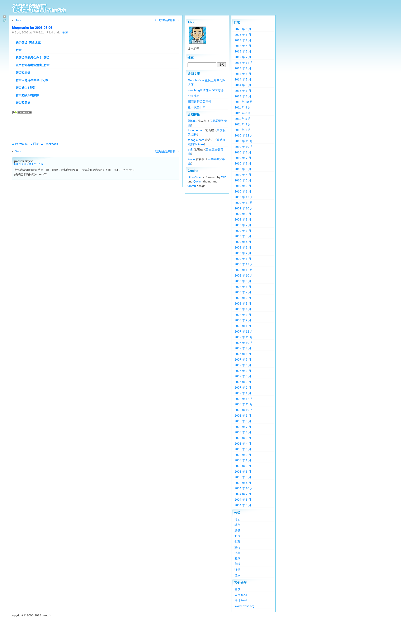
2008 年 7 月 (243, 292)
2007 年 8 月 (243, 354)
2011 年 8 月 (243, 107)
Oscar (19, 20)
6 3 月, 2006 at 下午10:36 (28, 164)
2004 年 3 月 (243, 505)
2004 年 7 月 (243, 494)
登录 (237, 589)
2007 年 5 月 (243, 370)
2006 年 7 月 (243, 426)
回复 (36, 143)
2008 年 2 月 (243, 320)
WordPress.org (244, 606)
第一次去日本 (197, 107)
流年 (237, 553)
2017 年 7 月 (243, 57)
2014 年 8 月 (243, 73)
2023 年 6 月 (243, 29)
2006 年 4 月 (243, 443)
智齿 (19, 50)
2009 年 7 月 (243, 225)
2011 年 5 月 (243, 118)
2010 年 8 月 (243, 152)
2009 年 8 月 (243, 219)
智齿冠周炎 (23, 72)
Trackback (51, 143)
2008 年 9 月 (243, 281)
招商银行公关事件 (199, 101)
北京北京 (194, 96)
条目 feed (241, 595)
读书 (237, 569)
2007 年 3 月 (243, 382)
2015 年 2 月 (243, 68)
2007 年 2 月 (243, 387)
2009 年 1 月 (243, 258)
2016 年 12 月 (244, 62)
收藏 (65, 32)
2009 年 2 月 (243, 253)
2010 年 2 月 (243, 185)
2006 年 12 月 (244, 398)
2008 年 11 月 (244, 270)
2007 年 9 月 (243, 348)
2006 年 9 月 (243, 415)
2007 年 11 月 (244, 337)
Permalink (21, 143)
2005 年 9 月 (243, 466)
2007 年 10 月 (244, 342)
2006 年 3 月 (243, 449)
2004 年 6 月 (243, 499)
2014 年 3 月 (243, 85)
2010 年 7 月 (243, 157)
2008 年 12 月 (244, 264)
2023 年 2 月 (243, 40)
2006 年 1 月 (243, 460)
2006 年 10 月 (244, 410)
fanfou (192, 185)
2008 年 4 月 (243, 309)
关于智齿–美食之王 (28, 42)
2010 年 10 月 (244, 146)
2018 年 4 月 (243, 45)
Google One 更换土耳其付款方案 (206, 82)
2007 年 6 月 (243, 365)
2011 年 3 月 (243, 124)
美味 (237, 564)
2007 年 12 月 (244, 331)
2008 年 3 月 (243, 314)
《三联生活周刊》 (165, 20)
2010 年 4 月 (243, 174)
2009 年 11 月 (244, 202)
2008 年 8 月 (243, 286)
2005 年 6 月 (243, 471)
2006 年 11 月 (244, 404)
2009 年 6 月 (243, 230)
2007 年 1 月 (243, 393)
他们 (237, 519)
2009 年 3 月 (243, 247)
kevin (191, 159)
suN (190, 149)
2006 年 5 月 (243, 438)
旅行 (237, 547)
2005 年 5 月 (243, 477)
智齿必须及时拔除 (27, 95)
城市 (237, 525)
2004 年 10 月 (244, 488)
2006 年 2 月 (243, 455)
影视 (237, 536)
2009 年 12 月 (244, 197)
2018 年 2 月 (243, 51)
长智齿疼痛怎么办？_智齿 (32, 57)
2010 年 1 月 (243, 191)
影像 (237, 530)
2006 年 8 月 (243, 421)
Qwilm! (197, 181)
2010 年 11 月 (244, 141)
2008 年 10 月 (244, 275)
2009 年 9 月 (243, 214)
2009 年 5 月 (243, 236)
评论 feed (241, 600)
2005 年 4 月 (243, 483)
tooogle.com (196, 130)
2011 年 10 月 (244, 101)
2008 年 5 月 (243, 303)
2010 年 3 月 (243, 180)
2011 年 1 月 (243, 129)
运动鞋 (192, 120)
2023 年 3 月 (243, 34)
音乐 (237, 575)
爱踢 (237, 558)
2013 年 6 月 (243, 90)
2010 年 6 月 (243, 163)
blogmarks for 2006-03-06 (32, 27)
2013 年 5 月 (243, 96)
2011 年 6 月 (243, 113)
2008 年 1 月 (243, 326)
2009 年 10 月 (244, 208)
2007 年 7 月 (243, 359)
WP (223, 177)
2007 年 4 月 (243, 376)
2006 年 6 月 (243, 432)
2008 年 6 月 (243, 298)
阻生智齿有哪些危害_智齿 (32, 65)
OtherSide (194, 177)
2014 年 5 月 (243, 79)
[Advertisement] (88, 128)
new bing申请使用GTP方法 (205, 90)
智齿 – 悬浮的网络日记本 (32, 80)
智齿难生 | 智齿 (26, 87)
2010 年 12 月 (244, 135)
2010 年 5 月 (243, 169)
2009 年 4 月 (243, 242)
